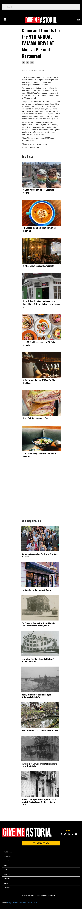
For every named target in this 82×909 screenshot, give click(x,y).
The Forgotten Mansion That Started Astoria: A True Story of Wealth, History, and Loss (39, 624)
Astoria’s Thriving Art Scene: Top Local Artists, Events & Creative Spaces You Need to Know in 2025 (39, 802)
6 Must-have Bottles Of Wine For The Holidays (39, 382)
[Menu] (4, 19)
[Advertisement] (41, 490)
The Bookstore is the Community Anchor (36, 590)
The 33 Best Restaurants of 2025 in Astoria (39, 343)
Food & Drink (8, 852)
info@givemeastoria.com (16, 903)
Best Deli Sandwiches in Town (36, 418)
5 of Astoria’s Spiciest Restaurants (38, 265)
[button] (61, 834)
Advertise (7, 887)
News (5, 865)
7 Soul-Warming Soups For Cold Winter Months (40, 455)
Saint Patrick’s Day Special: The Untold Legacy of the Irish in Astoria (40, 765)
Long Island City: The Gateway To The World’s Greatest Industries (38, 660)
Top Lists (6, 870)
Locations (7, 879)
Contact (6, 883)
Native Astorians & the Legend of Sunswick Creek (40, 730)
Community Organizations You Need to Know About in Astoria (40, 555)
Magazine (7, 874)
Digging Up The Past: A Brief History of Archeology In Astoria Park (36, 695)
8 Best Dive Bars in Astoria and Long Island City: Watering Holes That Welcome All (41, 304)
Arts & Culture (8, 861)
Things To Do (8, 856)
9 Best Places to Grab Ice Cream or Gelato (38, 191)
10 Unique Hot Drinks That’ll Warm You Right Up (39, 229)
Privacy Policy (33, 903)
